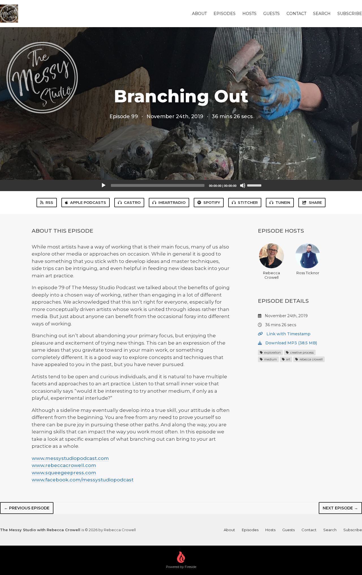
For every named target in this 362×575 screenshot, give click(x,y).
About (199, 13)
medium (270, 359)
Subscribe (349, 13)
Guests (271, 13)
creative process (301, 352)
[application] (181, 185)
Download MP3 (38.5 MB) (290, 342)
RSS (49, 202)
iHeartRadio (172, 202)
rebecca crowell (311, 359)
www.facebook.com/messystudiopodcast (82, 480)
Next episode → (340, 508)
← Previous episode (26, 508)
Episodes (225, 13)
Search (322, 13)
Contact (296, 13)
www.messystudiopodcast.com (70, 458)
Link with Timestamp (288, 333)
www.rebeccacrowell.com (64, 465)
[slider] (255, 185)
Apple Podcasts (88, 202)
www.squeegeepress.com (64, 472)
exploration (272, 352)
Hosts (249, 13)
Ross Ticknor (307, 273)
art (287, 359)
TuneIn (282, 202)
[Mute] (242, 185)
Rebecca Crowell (271, 275)
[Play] (103, 185)
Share (315, 202)
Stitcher (248, 202)
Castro (132, 202)
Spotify (211, 202)
